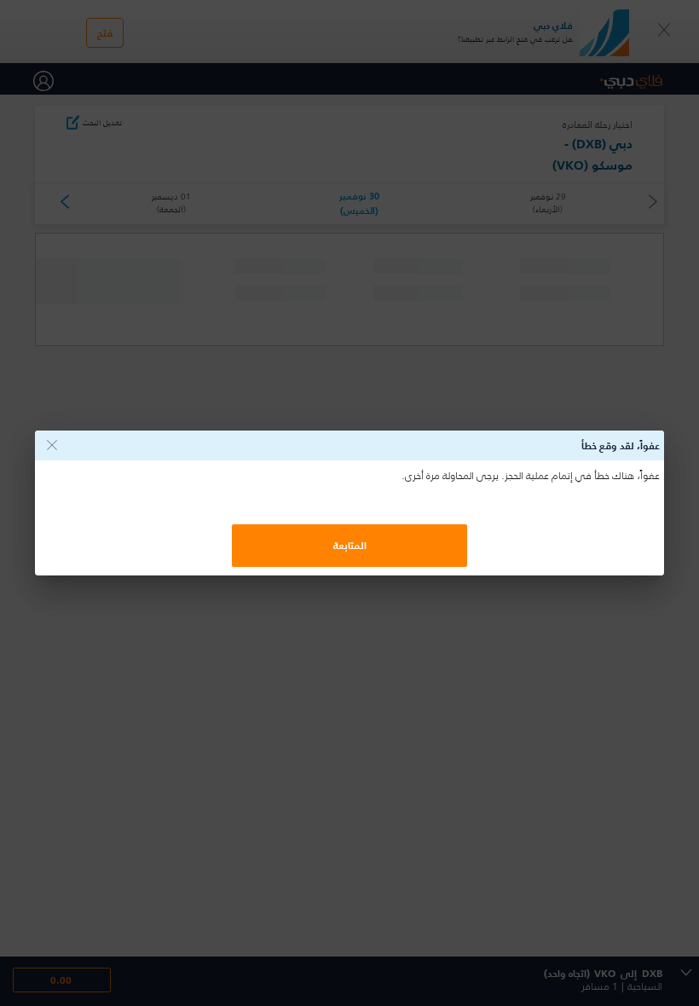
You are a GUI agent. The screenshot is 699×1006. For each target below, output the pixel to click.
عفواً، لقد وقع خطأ (620, 445)
